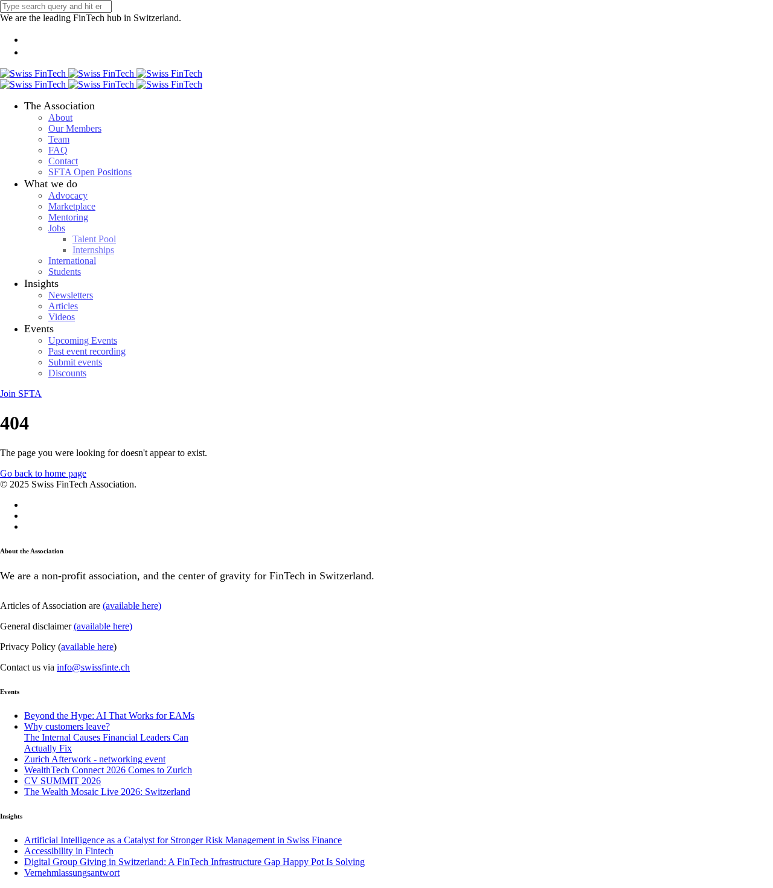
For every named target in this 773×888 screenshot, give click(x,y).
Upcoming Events (82, 340)
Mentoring (68, 217)
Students (64, 271)
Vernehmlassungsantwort (72, 872)
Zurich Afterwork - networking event (94, 759)
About (60, 117)
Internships (93, 250)
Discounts (67, 373)
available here (87, 647)
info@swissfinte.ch (93, 667)
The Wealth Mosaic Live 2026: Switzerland (107, 792)
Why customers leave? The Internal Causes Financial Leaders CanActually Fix (106, 737)
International (72, 261)
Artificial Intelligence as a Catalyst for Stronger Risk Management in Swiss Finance (183, 840)
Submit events (75, 362)
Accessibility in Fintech (69, 851)
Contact (63, 161)
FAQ (58, 150)
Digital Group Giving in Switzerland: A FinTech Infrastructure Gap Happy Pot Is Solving (194, 862)
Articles (63, 306)
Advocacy (68, 195)
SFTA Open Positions (90, 172)
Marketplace (71, 206)
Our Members (74, 128)
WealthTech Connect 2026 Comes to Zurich (108, 770)
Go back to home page (43, 473)
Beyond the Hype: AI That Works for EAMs (109, 715)
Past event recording (87, 351)
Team (58, 139)
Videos (61, 317)
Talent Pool (94, 239)
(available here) (132, 605)
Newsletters (70, 295)
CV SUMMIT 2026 (62, 781)
